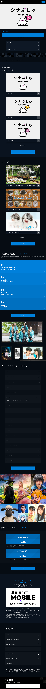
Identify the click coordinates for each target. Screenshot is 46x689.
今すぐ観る (23, 35)
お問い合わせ (18, 682)
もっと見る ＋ (23, 145)
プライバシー (13, 682)
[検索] (40, 2)
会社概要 (9, 682)
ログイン (43, 1)
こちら (31, 37)
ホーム (6, 682)
